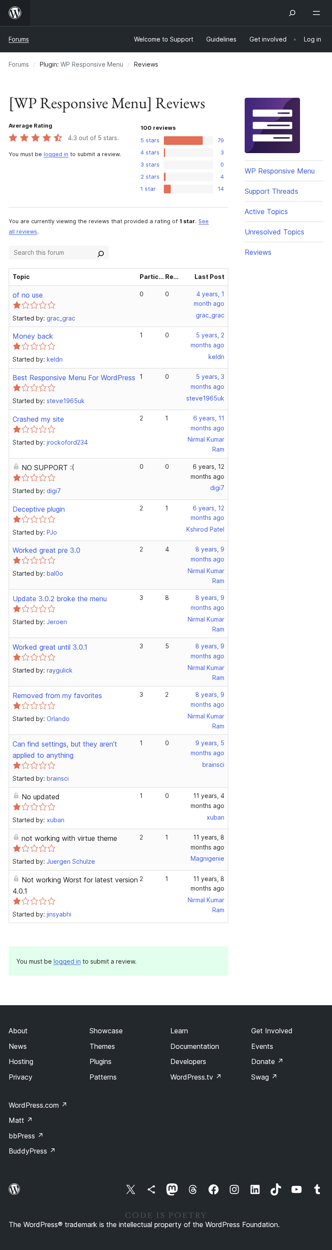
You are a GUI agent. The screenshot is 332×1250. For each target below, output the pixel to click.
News (18, 1046)
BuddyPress (32, 1151)
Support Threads (271, 191)
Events (262, 1046)
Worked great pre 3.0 (46, 550)
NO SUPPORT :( (48, 467)
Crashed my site (38, 419)
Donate (267, 1061)
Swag (264, 1077)
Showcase (106, 1030)
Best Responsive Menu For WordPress (74, 377)
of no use (28, 295)
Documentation (194, 1046)
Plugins (100, 1061)
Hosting (21, 1061)
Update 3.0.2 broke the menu (60, 598)
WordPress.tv (196, 1077)
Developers (188, 1061)
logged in (56, 154)
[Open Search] (292, 13)
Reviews (258, 252)
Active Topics (266, 211)
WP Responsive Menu (92, 64)
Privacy (20, 1077)
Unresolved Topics (274, 232)
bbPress (26, 1135)
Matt (21, 1120)
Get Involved (272, 1030)
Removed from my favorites (57, 695)
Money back (33, 336)
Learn (179, 1030)
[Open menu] (318, 13)
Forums (19, 39)
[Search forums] (101, 253)
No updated (41, 796)
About (18, 1030)
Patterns (103, 1077)
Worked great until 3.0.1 (50, 647)
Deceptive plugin (39, 509)
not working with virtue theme (69, 838)
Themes (102, 1046)
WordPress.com (38, 1105)
